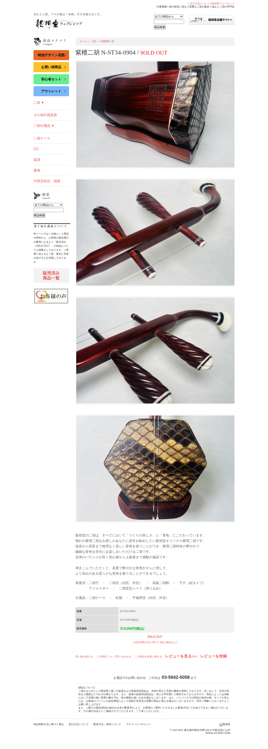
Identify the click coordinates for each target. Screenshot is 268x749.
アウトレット (51, 91)
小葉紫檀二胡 (106, 41)
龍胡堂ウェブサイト (223, 3)
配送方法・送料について (107, 724)
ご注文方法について (198, 3)
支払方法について (78, 724)
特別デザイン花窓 (51, 55)
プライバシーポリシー (138, 724)
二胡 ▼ (39, 102)
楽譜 (37, 159)
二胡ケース (42, 138)
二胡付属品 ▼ (44, 125)
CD (36, 149)
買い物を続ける (84, 656)
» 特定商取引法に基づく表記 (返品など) (155, 642)
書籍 (37, 170)
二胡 (93, 41)
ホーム (83, 41)
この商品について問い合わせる (113, 656)
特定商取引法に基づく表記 (49, 724)
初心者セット (51, 79)
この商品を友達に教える (148, 656)
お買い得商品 (51, 67)
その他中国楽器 (45, 115)
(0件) (181, 656)
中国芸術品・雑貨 (47, 181)
